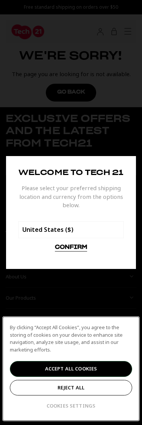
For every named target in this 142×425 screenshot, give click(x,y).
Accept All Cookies (71, 368)
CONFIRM (71, 247)
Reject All (71, 387)
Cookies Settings (71, 405)
